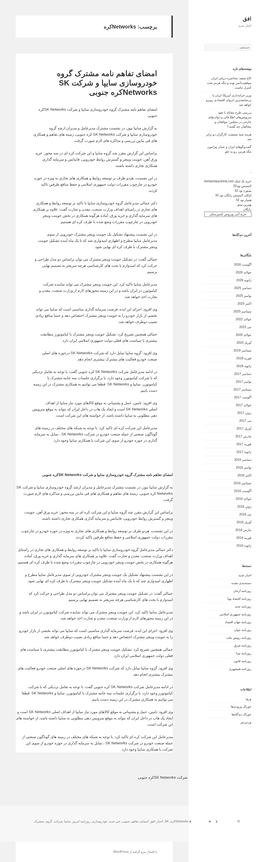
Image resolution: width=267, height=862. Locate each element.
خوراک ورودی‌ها (241, 706)
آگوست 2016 (242, 491)
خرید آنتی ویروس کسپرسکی (227, 214)
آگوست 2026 (242, 264)
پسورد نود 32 (243, 190)
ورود (248, 698)
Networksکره (179, 821)
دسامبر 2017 (242, 373)
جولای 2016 (243, 498)
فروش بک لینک (255, 790)
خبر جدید (114, 821)
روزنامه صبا (243, 653)
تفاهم (134, 821)
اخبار (160, 821)
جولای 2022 (243, 319)
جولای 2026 (243, 272)
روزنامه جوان (242, 630)
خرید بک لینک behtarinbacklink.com (227, 181)
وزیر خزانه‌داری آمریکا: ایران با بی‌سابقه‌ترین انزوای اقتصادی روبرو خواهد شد (228, 100)
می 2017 (245, 420)
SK (167, 821)
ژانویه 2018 (243, 366)
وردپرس (245, 722)
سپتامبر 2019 (242, 350)
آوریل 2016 (244, 522)
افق (247, 19)
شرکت (58, 821)
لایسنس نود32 (242, 186)
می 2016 (245, 514)
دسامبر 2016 (242, 459)
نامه (237, 826)
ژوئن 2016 (244, 506)
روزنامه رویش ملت (238, 637)
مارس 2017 (243, 436)
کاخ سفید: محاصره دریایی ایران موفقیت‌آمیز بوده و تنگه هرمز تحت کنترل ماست (229, 83)
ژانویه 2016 (243, 545)
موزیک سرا (258, 796)
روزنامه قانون (242, 661)
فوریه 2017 (243, 444)
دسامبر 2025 (242, 288)
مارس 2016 (243, 530)
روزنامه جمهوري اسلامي (235, 614)
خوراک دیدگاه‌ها (241, 714)
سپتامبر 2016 (242, 483)
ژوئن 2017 (244, 413)
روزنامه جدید (243, 606)
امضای (144, 821)
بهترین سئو (244, 204)
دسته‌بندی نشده (241, 583)
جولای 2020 (243, 334)
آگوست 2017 (242, 397)
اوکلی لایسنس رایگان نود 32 (233, 195)
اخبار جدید (244, 575)
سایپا (67, 821)
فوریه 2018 (243, 358)
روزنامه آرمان (242, 590)
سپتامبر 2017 (242, 389)
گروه (49, 821)
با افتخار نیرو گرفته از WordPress (135, 851)
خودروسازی (100, 821)
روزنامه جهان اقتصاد (238, 622)
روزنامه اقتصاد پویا (239, 598)
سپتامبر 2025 (242, 311)
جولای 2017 (243, 405)
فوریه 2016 (243, 537)
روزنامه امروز (81, 821)
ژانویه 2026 (243, 280)
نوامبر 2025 (243, 295)
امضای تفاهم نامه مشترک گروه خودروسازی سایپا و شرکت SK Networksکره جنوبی (107, 82)
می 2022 (245, 327)
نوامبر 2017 (243, 381)
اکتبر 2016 (244, 475)
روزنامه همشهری (240, 669)
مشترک (39, 821)
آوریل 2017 (244, 428)
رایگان (247, 209)
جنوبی (126, 821)
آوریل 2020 (244, 342)
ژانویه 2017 (243, 452)
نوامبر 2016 (243, 467)
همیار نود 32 (243, 200)
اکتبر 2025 (244, 303)
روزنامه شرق (242, 645)
